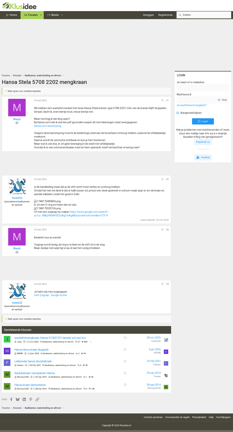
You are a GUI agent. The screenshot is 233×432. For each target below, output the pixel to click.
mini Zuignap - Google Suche (50, 295)
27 (79, 342)
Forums (33, 14)
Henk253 (156, 341)
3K (85, 353)
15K (93, 389)
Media (55, 14)
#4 (167, 284)
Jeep (19, 342)
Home (13, 14)
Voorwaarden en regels (177, 417)
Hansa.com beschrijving (47, 125)
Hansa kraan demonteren (30, 385)
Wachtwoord (184, 94)
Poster (157, 376)
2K (86, 365)
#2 (167, 179)
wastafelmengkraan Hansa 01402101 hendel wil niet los (50, 338)
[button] (41, 15)
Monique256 (23, 377)
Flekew (20, 365)
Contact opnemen (153, 417)
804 (85, 342)
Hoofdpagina (223, 417)
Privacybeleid (199, 417)
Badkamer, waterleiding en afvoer (58, 342)
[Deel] (162, 100)
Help (211, 417)
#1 (167, 100)
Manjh (17, 119)
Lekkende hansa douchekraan (33, 361)
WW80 (20, 353)
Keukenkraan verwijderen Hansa (34, 373)
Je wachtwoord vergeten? (192, 105)
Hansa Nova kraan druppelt (31, 349)
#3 (167, 229)
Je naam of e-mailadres (190, 82)
